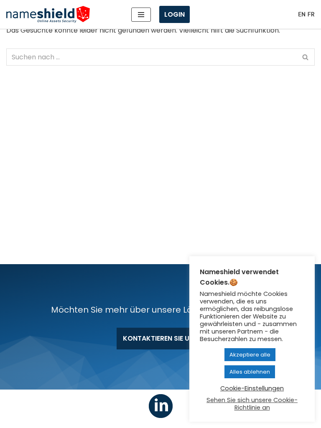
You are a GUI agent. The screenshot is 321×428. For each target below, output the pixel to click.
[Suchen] (305, 57)
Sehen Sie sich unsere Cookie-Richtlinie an (252, 403)
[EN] (302, 14)
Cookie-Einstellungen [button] (252, 388)
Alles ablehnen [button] (249, 372)
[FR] (311, 14)
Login (174, 14)
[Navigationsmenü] (141, 15)
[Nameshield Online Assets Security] (48, 14)
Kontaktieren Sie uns (160, 338)
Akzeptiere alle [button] (249, 355)
